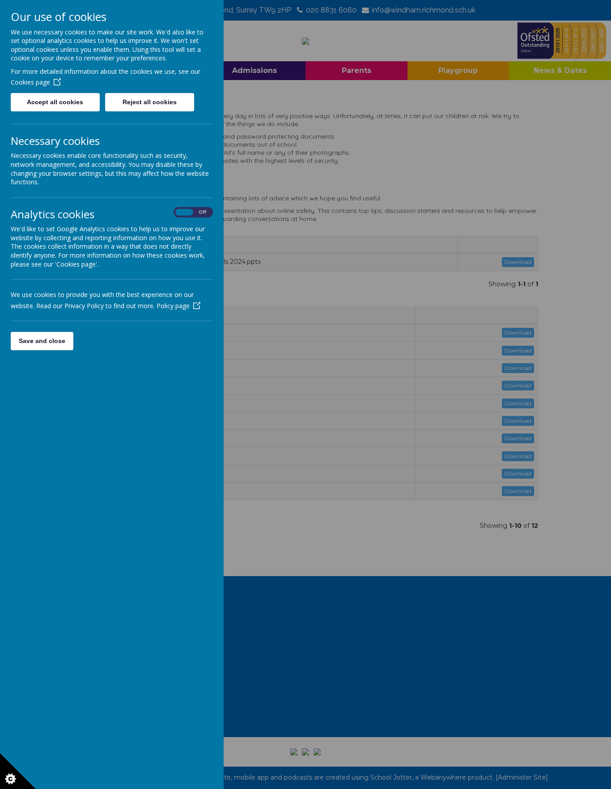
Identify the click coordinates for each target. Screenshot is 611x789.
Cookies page (30, 82)
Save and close (42, 340)
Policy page (173, 305)
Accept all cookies (55, 102)
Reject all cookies (150, 102)
